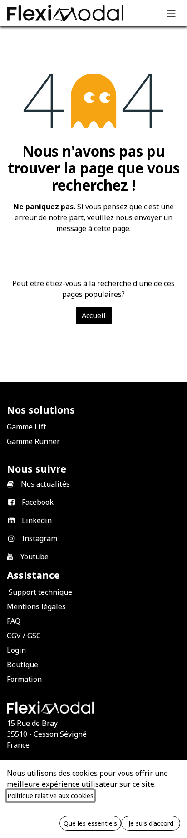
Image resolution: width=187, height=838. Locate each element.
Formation (24, 679)
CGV (14, 636)
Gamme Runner (33, 441)
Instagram (39, 538)
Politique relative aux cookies (50, 795)
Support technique (40, 592)
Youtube (34, 557)
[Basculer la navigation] (171, 13)
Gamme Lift (26, 427)
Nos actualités (45, 484)
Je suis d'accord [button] (150, 823)
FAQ (13, 621)
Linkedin (37, 520)
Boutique (22, 665)
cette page (111, 228)
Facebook (38, 502)
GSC (34, 636)
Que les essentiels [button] (90, 823)
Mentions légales (36, 606)
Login (16, 650)
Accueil (94, 315)
